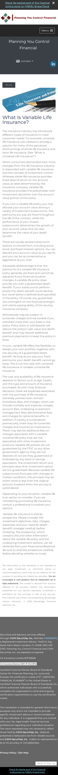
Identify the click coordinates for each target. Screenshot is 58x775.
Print (9, 85)
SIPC (54, 638)
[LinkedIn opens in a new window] (53, 66)
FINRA (47, 638)
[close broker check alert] (53, 3)
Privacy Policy (8, 752)
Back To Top (44, 763)
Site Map (23, 752)
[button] (47, 30)
